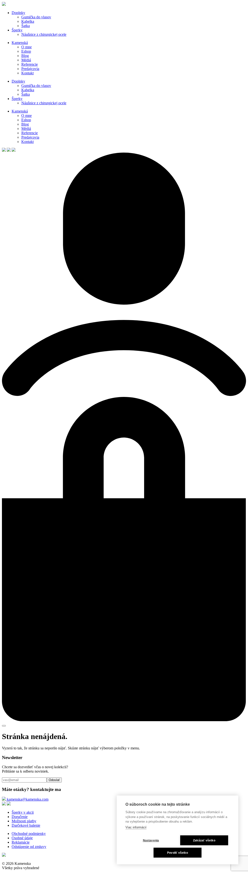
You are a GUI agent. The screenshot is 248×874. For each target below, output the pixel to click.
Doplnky (18, 13)
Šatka (25, 26)
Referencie (29, 64)
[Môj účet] (124, 395)
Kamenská (20, 43)
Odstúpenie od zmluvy (29, 847)
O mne (26, 47)
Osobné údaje (22, 838)
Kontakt (27, 73)
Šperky (17, 30)
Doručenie (20, 817)
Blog (25, 56)
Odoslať (54, 780)
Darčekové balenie (26, 825)
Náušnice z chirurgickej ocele (43, 34)
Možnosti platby (24, 821)
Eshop (26, 51)
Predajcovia (30, 69)
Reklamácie (21, 842)
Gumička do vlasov (36, 17)
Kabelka (27, 21)
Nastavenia (151, 840)
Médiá (26, 60)
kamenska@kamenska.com (27, 799)
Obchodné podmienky (29, 834)
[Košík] (124, 720)
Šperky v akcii (23, 812)
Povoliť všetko (177, 852)
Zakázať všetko (204, 840)
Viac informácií (136, 827)
